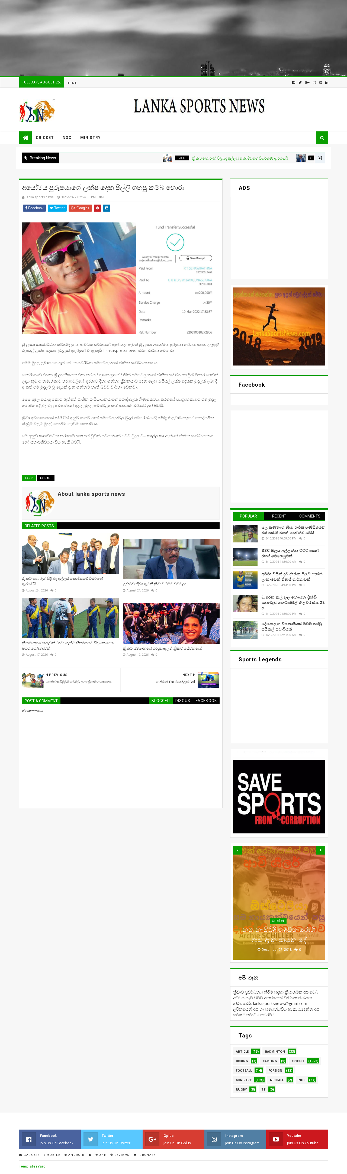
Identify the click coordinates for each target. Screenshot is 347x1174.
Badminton (275, 1051)
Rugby (241, 1089)
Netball (277, 1080)
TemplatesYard (32, 1166)
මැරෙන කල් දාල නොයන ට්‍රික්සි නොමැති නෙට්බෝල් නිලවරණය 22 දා (293, 602)
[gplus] (307, 82)
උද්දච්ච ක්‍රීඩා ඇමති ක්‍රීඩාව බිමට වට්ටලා (155, 584)
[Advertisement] (162, 38)
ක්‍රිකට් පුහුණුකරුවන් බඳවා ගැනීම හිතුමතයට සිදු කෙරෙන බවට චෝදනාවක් (68, 646)
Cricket (45, 137)
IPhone (98, 1154)
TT (263, 1089)
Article (242, 1051)
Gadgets (31, 1154)
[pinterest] (320, 82)
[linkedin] (326, 82)
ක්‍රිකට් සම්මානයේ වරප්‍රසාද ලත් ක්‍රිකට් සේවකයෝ (162, 648)
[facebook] (293, 82)
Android (76, 1154)
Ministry (90, 137)
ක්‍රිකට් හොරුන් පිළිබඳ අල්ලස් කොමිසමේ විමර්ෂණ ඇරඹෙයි (213, 158)
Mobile (53, 1154)
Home (72, 83)
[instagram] (314, 82)
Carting (270, 1061)
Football (244, 1070)
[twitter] (300, 82)
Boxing (242, 1061)
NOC (67, 137)
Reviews (121, 1154)
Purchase (146, 1154)
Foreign (275, 1070)
